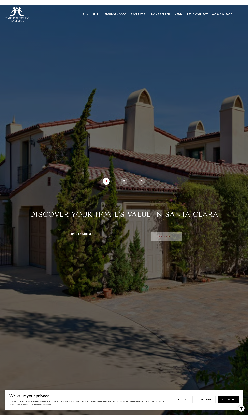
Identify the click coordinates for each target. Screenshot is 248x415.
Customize (205, 399)
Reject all (182, 399)
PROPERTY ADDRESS (80, 233)
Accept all (228, 399)
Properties (139, 14)
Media (178, 14)
